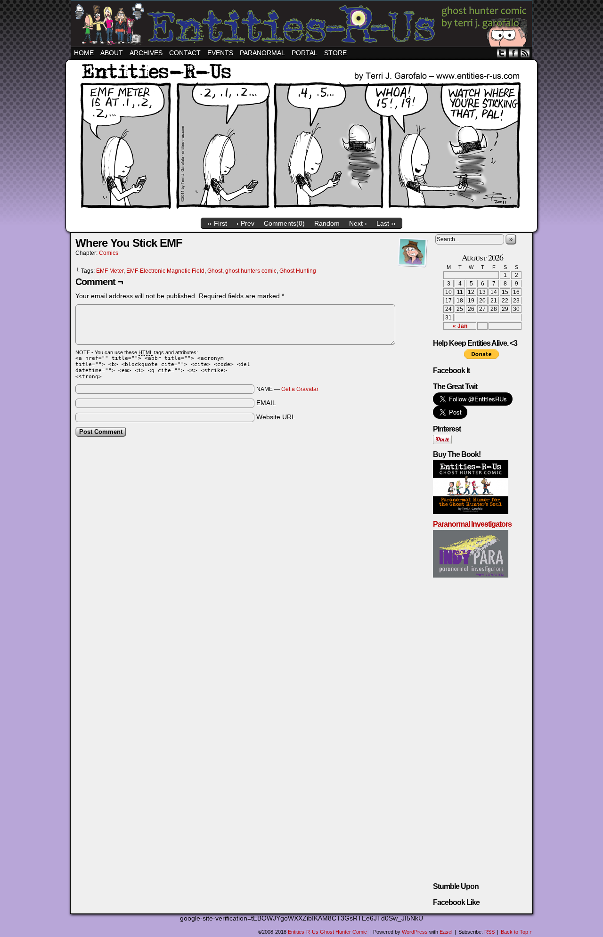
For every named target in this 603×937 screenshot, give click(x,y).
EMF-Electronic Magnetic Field (165, 271)
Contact (185, 53)
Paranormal (262, 53)
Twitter (501, 53)
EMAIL (266, 403)
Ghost (214, 271)
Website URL (275, 417)
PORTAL (305, 53)
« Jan (460, 326)
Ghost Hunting (297, 271)
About (111, 53)
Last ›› (386, 223)
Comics (108, 253)
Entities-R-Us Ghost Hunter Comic (303, 24)
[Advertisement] (251, 467)
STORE (335, 53)
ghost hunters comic (251, 271)
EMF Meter (109, 271)
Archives (146, 53)
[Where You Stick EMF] (301, 212)
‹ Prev (245, 223)
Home (84, 53)
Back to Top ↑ (516, 932)
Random (327, 223)
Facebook (513, 53)
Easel (446, 932)
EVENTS (220, 53)
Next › (358, 223)
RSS (525, 53)
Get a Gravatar (299, 389)
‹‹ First (217, 223)
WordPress (415, 932)
